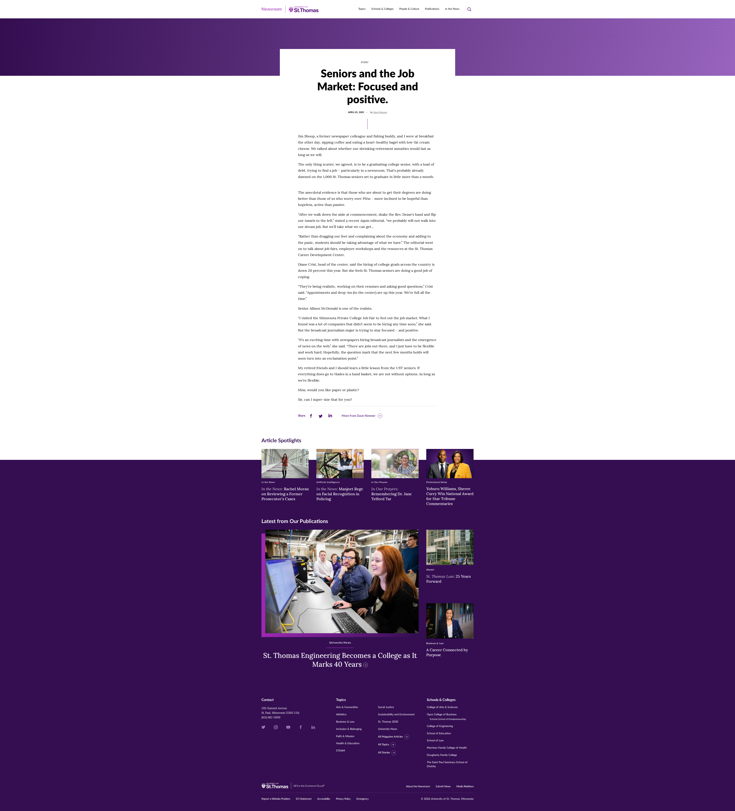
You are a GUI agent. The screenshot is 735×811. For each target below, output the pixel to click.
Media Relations (465, 786)
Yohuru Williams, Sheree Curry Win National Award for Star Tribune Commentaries (450, 496)
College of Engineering (440, 726)
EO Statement (303, 799)
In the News (452, 9)
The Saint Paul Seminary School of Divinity (447, 764)
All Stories (384, 752)
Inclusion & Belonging (349, 729)
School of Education (439, 733)
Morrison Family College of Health (447, 748)
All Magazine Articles (390, 736)
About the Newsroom (418, 786)
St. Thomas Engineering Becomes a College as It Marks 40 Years (340, 660)
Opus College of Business (446, 716)
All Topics (383, 744)
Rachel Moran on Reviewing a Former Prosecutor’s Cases (285, 493)
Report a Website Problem (275, 799)
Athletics (341, 714)
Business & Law (345, 721)
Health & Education (347, 743)
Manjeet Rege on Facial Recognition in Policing (339, 493)
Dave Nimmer (380, 112)
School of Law (435, 740)
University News (387, 729)
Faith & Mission (345, 736)
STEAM (340, 750)
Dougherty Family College (442, 755)
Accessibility (323, 799)
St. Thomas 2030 (388, 721)
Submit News (443, 786)
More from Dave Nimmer (358, 415)
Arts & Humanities (347, 707)
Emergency (362, 799)
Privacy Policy (343, 799)
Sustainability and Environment (396, 714)
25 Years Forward (448, 579)
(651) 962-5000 (270, 717)
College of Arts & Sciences (442, 707)
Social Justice (386, 707)
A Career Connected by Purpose (447, 652)
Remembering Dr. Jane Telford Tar (391, 493)
